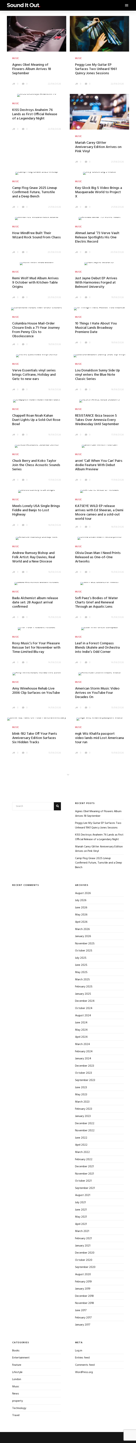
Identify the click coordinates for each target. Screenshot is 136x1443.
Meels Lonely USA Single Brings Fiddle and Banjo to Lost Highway (36, 510)
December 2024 (85, 1001)
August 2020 (83, 1274)
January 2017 (82, 1324)
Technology (19, 1408)
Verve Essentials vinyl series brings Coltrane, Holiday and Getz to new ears (34, 375)
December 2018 (84, 1296)
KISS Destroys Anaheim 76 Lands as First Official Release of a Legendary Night (34, 114)
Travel (15, 1415)
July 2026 (80, 900)
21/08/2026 (117, 162)
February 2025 (83, 986)
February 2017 (83, 1317)
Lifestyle (17, 1372)
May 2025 (81, 972)
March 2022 (82, 1152)
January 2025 (83, 994)
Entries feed (82, 1357)
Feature (16, 1365)
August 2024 (83, 1015)
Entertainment (21, 1357)
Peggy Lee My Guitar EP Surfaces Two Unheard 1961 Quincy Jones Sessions (96, 69)
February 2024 (84, 1051)
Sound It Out (23, 5)
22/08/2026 (54, 84)
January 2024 (83, 1058)
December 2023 (84, 1066)
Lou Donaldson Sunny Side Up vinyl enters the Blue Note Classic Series (97, 375)
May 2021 (81, 1217)
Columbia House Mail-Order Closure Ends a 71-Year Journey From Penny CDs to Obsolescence (36, 330)
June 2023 (81, 1087)
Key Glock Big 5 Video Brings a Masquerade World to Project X (98, 192)
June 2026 (81, 907)
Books (15, 1350)
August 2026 (83, 893)
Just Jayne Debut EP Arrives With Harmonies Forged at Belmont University (96, 283)
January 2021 (82, 1245)
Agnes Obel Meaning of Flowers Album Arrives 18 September (31, 69)
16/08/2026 (54, 525)
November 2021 (84, 1174)
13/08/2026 (117, 708)
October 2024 (83, 1008)
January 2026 (83, 936)
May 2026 (81, 914)
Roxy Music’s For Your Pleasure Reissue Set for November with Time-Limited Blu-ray (36, 648)
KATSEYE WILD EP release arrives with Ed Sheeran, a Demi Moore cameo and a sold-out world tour (99, 512)
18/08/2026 (54, 389)
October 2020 (83, 1260)
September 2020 (85, 1267)
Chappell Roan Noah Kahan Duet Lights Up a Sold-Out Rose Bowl (36, 420)
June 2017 (81, 1310)
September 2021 (85, 1188)
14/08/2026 (54, 662)
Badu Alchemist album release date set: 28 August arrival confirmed (35, 602)
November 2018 (84, 1303)
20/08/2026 (54, 252)
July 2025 (80, 958)
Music (15, 1386)
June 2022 (81, 1138)
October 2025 (83, 950)
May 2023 (81, 1094)
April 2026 (81, 922)
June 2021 (81, 1209)
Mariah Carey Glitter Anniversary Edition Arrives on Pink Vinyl (98, 147)
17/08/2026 (117, 435)
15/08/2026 (117, 572)
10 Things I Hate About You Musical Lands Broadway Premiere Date (96, 328)
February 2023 (83, 1109)
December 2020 (84, 1253)
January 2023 (83, 1116)
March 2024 (82, 1044)
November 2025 (85, 943)
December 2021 (84, 1166)
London (16, 1379)
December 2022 (84, 1123)
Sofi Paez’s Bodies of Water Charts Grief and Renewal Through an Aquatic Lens (96, 602)
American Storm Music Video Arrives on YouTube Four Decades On (97, 693)
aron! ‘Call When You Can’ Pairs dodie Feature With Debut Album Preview (98, 465)
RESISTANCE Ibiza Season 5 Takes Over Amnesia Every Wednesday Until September (97, 420)
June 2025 (81, 965)
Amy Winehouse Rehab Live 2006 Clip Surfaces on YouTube (36, 691)
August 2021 (82, 1195)
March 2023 (82, 1102)
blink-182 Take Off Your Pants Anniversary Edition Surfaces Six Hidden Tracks (34, 738)
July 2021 (80, 1202)
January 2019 (82, 1289)
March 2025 (82, 979)
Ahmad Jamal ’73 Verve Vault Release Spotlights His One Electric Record (97, 237)
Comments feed (85, 1365)
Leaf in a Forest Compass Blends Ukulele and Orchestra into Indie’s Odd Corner (97, 648)
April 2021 (81, 1224)
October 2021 (83, 1181)
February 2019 (83, 1281)
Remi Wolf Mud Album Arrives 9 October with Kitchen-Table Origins (35, 283)
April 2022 (81, 1145)
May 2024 (81, 1030)
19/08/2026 (117, 297)
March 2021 (82, 1231)
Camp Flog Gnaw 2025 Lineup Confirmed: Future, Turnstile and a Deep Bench (34, 192)
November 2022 (85, 1130)
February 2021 (83, 1238)
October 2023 (83, 1073)
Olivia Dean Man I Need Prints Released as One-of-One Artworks (98, 557)
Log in (78, 1350)
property (17, 1401)
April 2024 (81, 1037)
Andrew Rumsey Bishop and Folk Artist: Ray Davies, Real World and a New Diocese (33, 557)
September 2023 (85, 1080)
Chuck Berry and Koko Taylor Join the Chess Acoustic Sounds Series (36, 465)
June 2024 (81, 1022)
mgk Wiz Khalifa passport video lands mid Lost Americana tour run (99, 738)
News (15, 1393)
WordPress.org (84, 1372)
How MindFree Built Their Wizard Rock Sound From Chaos (36, 235)
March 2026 (82, 929)
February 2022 (83, 1159)
